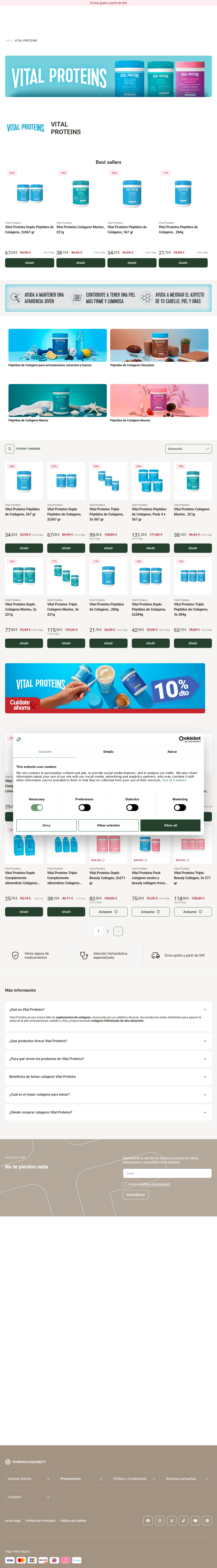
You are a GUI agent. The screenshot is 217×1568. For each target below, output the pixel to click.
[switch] (85, 807)
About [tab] (172, 751)
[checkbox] (124, 1184)
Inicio (8, 40)
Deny (46, 825)
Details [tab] (108, 751)
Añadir (29, 262)
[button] (82, 1479)
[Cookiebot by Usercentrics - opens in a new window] (182, 739)
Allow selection (108, 825)
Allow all (170, 825)
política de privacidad (155, 1184)
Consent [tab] (45, 751)
